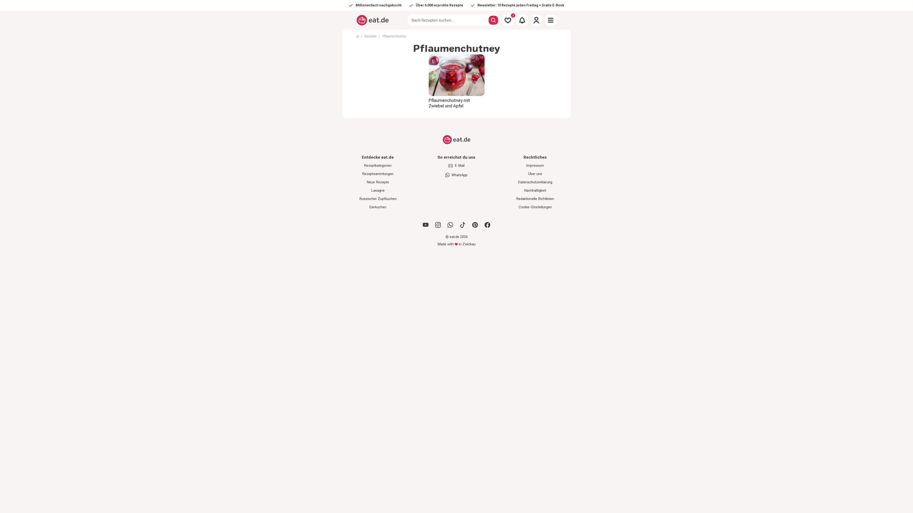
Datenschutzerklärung (535, 182)
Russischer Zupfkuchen (378, 199)
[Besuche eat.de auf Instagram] (438, 225)
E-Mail (460, 165)
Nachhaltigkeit (535, 190)
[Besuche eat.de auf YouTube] (425, 225)
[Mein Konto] (536, 20)
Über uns (535, 174)
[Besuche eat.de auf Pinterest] (475, 225)
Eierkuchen (377, 207)
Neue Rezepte (378, 182)
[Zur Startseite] (373, 20)
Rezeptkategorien (378, 165)
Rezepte (370, 36)
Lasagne (378, 190)
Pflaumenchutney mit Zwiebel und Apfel (449, 103)
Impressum (535, 165)
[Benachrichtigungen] (522, 20)
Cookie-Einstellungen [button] (535, 207)
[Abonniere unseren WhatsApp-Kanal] (450, 225)
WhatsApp (459, 175)
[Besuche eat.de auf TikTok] (462, 225)
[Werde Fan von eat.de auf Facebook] (487, 225)
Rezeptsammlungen (377, 174)
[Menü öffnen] (550, 20)
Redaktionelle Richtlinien (535, 199)
